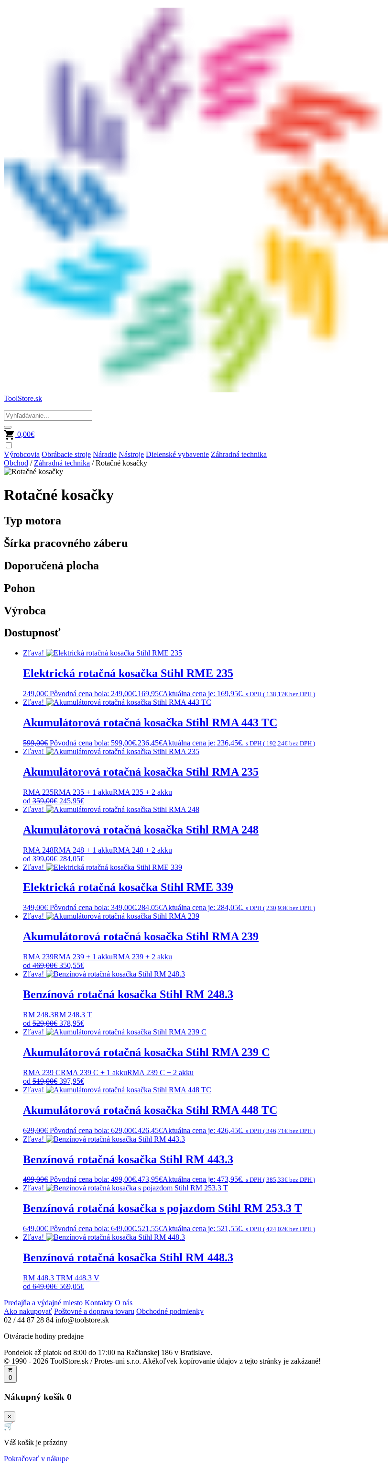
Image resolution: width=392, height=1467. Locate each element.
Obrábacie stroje (66, 454)
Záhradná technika (239, 454)
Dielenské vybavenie (177, 454)
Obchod (16, 463)
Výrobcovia (22, 454)
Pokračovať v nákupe (36, 1459)
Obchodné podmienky (170, 1311)
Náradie (105, 454)
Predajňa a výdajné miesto (43, 1303)
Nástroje (131, 454)
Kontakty (99, 1303)
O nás (123, 1303)
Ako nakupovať (28, 1311)
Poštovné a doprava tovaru (94, 1311)
